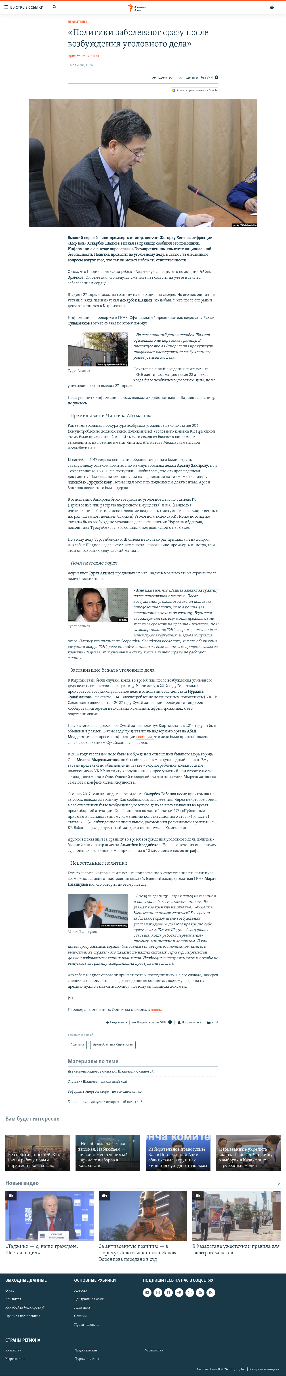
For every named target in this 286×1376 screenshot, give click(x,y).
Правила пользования (22, 1316)
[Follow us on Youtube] (147, 1292)
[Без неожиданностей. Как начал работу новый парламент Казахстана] (37, 1153)
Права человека (86, 1325)
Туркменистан (87, 1359)
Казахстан (13, 1350)
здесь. (156, 1010)
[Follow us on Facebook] (168, 1292)
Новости (81, 1291)
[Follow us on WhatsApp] (189, 1292)
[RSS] (210, 1292)
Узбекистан (154, 1350)
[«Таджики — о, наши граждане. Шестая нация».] (49, 1216)
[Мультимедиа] (272, 7)
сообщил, (145, 737)
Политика (78, 22)
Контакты (13, 1299)
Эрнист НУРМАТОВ (83, 56)
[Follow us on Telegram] (179, 1292)
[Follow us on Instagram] (158, 1292)
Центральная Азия (89, 1299)
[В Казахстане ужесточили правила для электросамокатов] (236, 1216)
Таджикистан (86, 1350)
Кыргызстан (15, 1359)
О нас (9, 1291)
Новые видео (22, 1183)
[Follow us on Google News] (200, 1292)
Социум (80, 1316)
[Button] (163, 78)
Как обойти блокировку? (24, 1308)
